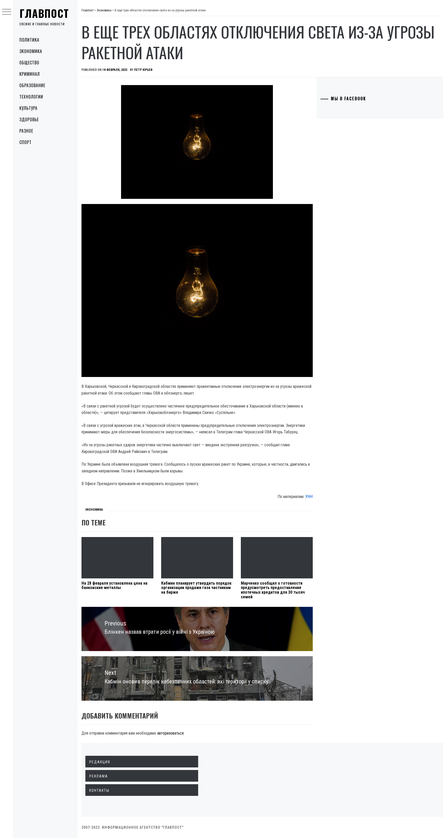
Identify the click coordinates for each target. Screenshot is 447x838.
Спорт (25, 142)
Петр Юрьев (143, 70)
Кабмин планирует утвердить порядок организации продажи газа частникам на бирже (196, 588)
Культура (28, 108)
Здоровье (29, 119)
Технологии (31, 97)
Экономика (30, 51)
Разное (26, 131)
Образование (32, 85)
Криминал (29, 74)
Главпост (44, 13)
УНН (309, 496)
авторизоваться (170, 733)
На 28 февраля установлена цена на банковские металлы (114, 585)
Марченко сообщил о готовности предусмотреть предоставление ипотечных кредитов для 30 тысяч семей (273, 590)
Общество (29, 62)
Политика (29, 40)
